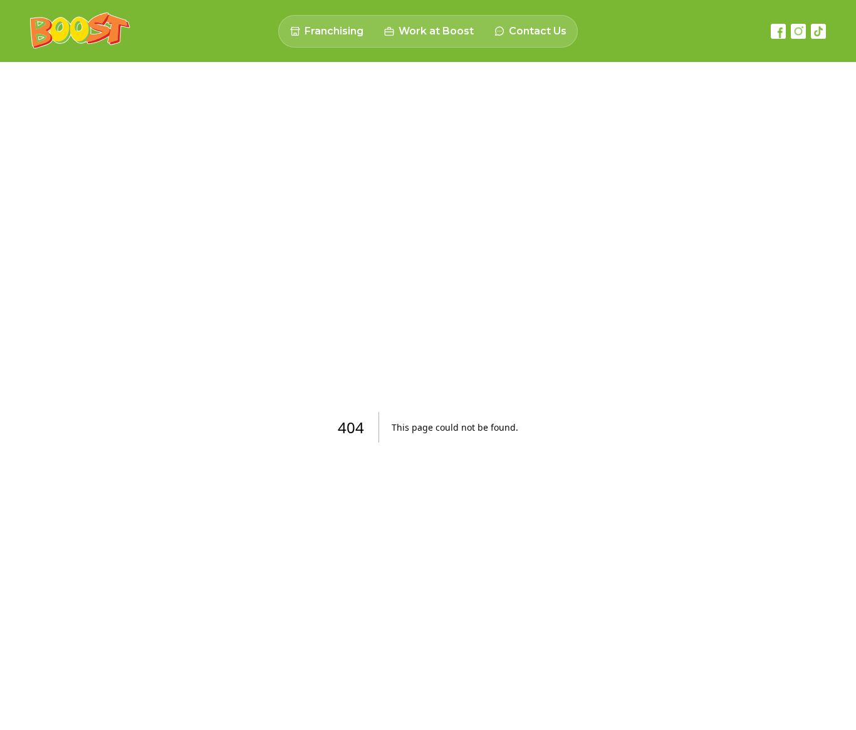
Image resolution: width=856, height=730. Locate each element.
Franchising (334, 31)
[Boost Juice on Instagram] (798, 31)
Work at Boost (436, 31)
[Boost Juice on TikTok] (818, 31)
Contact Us (537, 31)
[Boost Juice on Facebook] (778, 31)
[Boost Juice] (80, 31)
